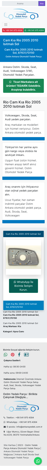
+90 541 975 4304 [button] (14, 30)
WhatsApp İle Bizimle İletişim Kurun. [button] (23, 285)
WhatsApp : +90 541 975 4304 (22, 422)
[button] (23, 86)
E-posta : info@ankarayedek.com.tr (24, 426)
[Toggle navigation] (5, 24)
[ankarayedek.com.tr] (21, 14)
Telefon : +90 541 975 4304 (20, 417)
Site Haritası (10, 445)
